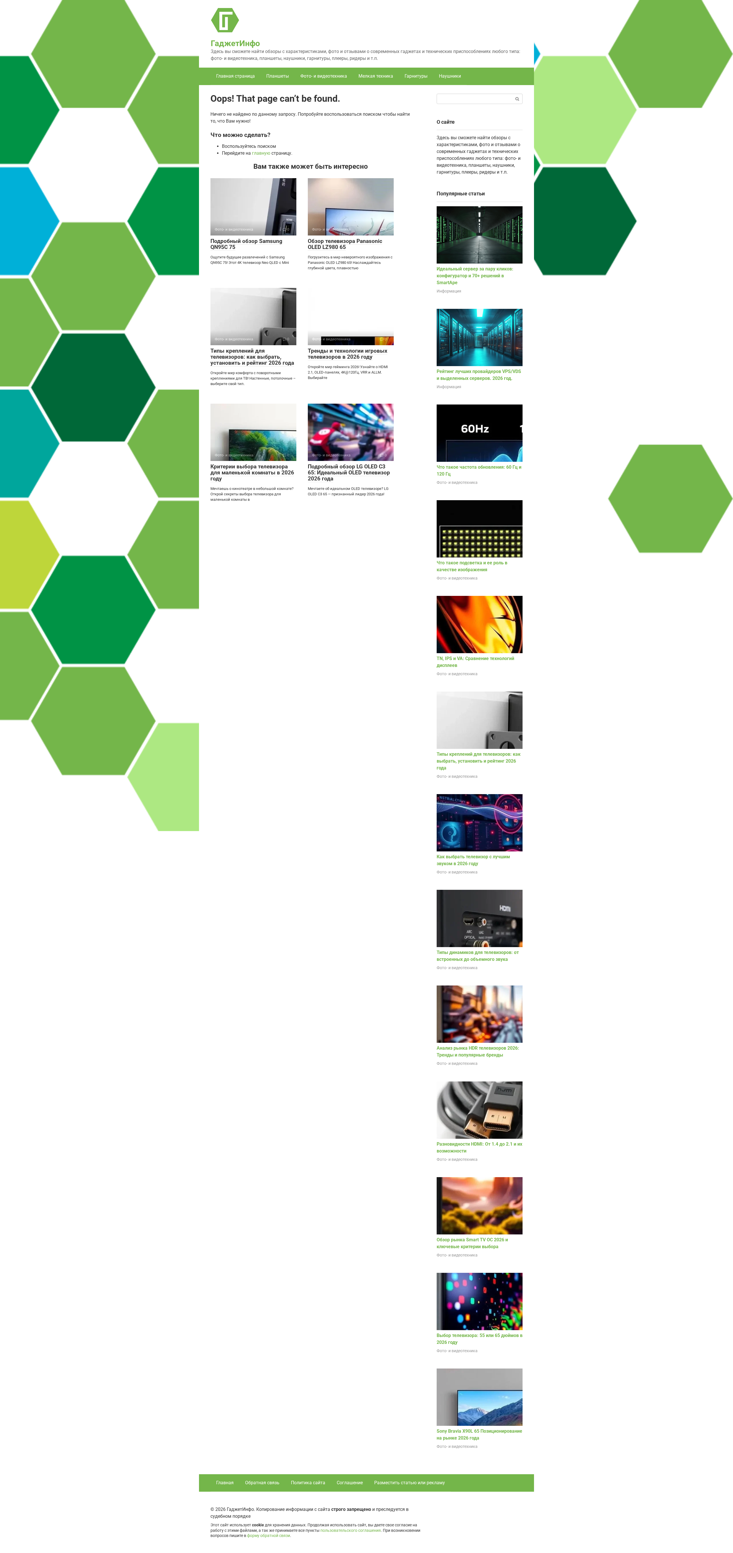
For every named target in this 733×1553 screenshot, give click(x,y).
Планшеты (277, 76)
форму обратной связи (268, 1535)
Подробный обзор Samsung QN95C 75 (246, 244)
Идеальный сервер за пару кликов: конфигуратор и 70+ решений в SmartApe (475, 275)
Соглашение (350, 1482)
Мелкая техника (375, 76)
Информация (449, 291)
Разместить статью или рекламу (409, 1482)
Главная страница (235, 76)
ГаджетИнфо (235, 43)
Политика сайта (308, 1482)
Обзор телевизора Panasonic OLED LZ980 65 (345, 244)
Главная (225, 1482)
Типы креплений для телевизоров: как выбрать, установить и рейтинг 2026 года (252, 356)
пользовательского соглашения (350, 1530)
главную (261, 153)
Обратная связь (262, 1482)
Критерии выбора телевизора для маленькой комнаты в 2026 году (252, 472)
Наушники (450, 76)
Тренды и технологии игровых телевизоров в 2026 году (347, 353)
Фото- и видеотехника (323, 76)
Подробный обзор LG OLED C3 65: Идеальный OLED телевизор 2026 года (349, 472)
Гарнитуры (416, 76)
